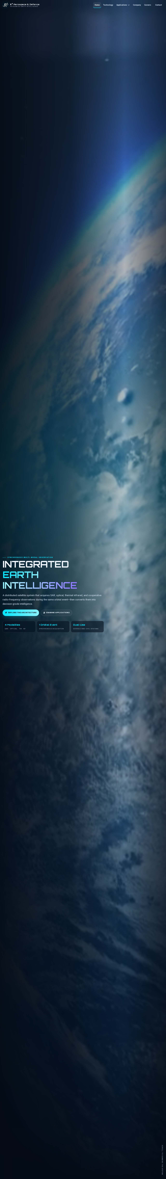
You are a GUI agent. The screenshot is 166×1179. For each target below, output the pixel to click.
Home (97, 5)
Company (137, 5)
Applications (121, 5)
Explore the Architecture (22, 613)
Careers (147, 5)
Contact (158, 5)
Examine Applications (58, 613)
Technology (108, 5)
